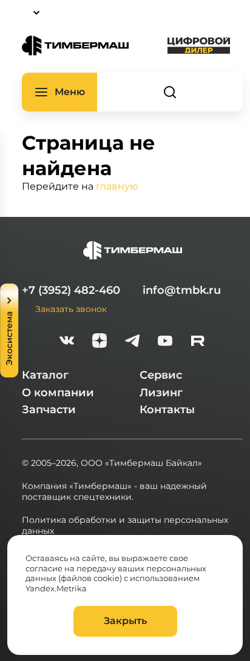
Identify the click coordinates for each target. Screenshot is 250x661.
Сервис (161, 375)
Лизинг (161, 392)
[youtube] (165, 342)
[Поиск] (170, 92)
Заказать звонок (71, 308)
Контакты (167, 409)
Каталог (45, 375)
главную (117, 185)
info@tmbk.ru (182, 290)
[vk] (66, 342)
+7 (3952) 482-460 (71, 290)
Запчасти (49, 409)
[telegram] (132, 342)
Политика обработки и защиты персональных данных (125, 525)
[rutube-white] (198, 342)
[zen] (99, 342)
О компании (58, 392)
